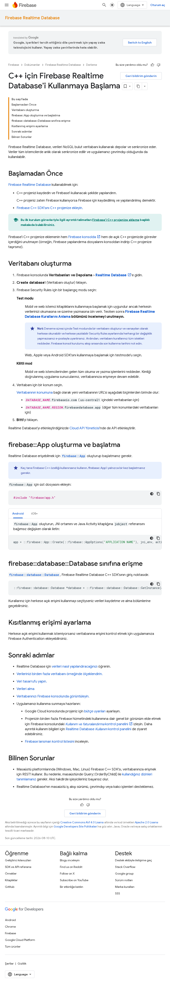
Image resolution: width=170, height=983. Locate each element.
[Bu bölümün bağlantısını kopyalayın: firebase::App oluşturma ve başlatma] (124, 445)
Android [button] (18, 513)
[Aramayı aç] (104, 4)
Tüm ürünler (13, 946)
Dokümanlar (32, 65)
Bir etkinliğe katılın (71, 887)
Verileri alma (25, 689)
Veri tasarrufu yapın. (32, 681)
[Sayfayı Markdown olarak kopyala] (138, 86)
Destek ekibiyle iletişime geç (133, 860)
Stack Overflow (125, 867)
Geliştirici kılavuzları (18, 860)
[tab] (17, 513)
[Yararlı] (152, 65)
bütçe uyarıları (95, 711)
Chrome (10, 926)
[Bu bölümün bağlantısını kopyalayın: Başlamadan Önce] (67, 174)
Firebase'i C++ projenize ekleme (115, 220)
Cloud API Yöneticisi (84, 428)
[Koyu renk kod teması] (151, 493)
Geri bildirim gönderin (141, 76)
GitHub (9, 887)
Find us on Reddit (71, 867)
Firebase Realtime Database (32, 18)
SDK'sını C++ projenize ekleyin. (50, 208)
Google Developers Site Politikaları (75, 826)
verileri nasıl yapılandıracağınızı (74, 666)
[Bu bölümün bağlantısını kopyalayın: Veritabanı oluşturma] (76, 264)
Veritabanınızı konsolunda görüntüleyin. (53, 696)
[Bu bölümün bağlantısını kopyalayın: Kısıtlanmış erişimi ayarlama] (95, 622)
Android (10, 920)
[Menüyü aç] (6, 5)
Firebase (13, 65)
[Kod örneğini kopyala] (158, 493)
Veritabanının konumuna (35, 393)
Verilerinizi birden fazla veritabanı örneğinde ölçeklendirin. (60, 674)
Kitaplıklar (11, 880)
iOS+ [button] (34, 513)
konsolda (82, 237)
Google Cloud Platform (20, 940)
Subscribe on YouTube (74, 880)
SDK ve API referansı (18, 867)
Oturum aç (157, 5)
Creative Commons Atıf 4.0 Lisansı (82, 822)
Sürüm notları (124, 880)
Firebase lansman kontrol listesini (49, 742)
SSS (117, 893)
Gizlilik (22, 963)
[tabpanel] (85, 535)
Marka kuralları (124, 887)
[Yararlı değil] (158, 65)
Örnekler (11, 873)
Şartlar (9, 963)
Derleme (91, 65)
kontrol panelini (96, 724)
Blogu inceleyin (70, 860)
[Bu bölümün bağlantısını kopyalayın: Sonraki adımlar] (59, 655)
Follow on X (67, 873)
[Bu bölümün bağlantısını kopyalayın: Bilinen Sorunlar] (59, 758)
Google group (124, 873)
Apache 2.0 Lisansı (146, 822)
